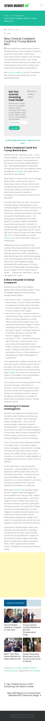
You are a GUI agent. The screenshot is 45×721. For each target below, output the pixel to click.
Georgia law (13, 372)
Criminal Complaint (15, 72)
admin (8, 33)
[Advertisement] (22, 574)
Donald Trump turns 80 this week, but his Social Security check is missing (31, 657)
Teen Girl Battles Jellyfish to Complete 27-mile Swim (12, 627)
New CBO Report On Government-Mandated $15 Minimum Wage (24, 694)
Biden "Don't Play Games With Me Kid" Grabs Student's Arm (12, 656)
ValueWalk (36, 671)
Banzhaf (17, 490)
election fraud (9, 238)
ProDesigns (29, 717)
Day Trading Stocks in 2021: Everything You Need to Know (19, 685)
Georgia (19, 171)
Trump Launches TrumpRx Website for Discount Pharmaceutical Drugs (31, 630)
